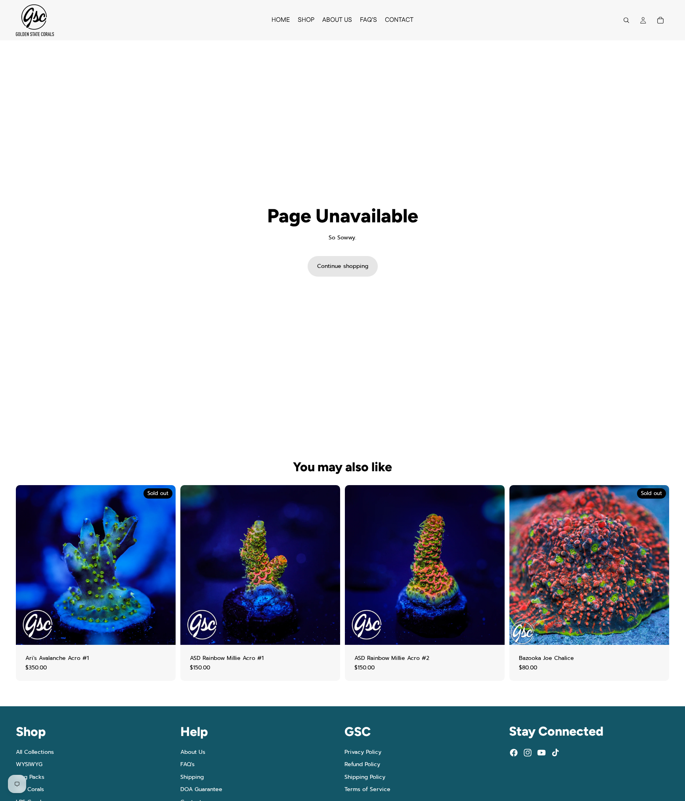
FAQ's (187, 764)
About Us (192, 752)
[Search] (626, 20)
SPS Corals (30, 790)
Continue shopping (342, 266)
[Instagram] (527, 752)
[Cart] (660, 20)
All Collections (35, 752)
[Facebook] (514, 752)
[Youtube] (541, 752)
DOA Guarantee (201, 790)
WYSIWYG (29, 764)
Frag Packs (30, 777)
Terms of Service (367, 790)
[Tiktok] (555, 752)
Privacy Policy (362, 752)
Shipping (192, 777)
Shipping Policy (364, 777)
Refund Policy (362, 764)
